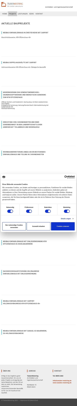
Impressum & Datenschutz (29, 400)
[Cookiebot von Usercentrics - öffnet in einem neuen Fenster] (66, 177)
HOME (4, 14)
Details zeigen (66, 218)
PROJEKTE (12, 14)
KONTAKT (39, 14)
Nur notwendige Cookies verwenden (14, 226)
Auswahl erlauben (38, 226)
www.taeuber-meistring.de (62, 383)
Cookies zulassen (63, 226)
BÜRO (31, 14)
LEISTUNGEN (23, 14)
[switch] (29, 211)
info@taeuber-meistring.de (62, 381)
